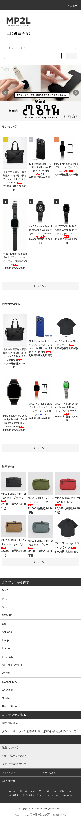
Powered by (20, 815)
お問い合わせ (8, 780)
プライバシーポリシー (45, 795)
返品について (66, 791)
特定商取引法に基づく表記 (20, 795)
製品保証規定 (10, 723)
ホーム (12, 791)
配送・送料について (48, 791)
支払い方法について (27, 791)
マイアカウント (9, 772)
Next (76, 93)
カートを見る (48, 772)
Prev (5, 93)
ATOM (69, 795)
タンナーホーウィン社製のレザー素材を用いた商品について (39, 731)
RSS (63, 795)
